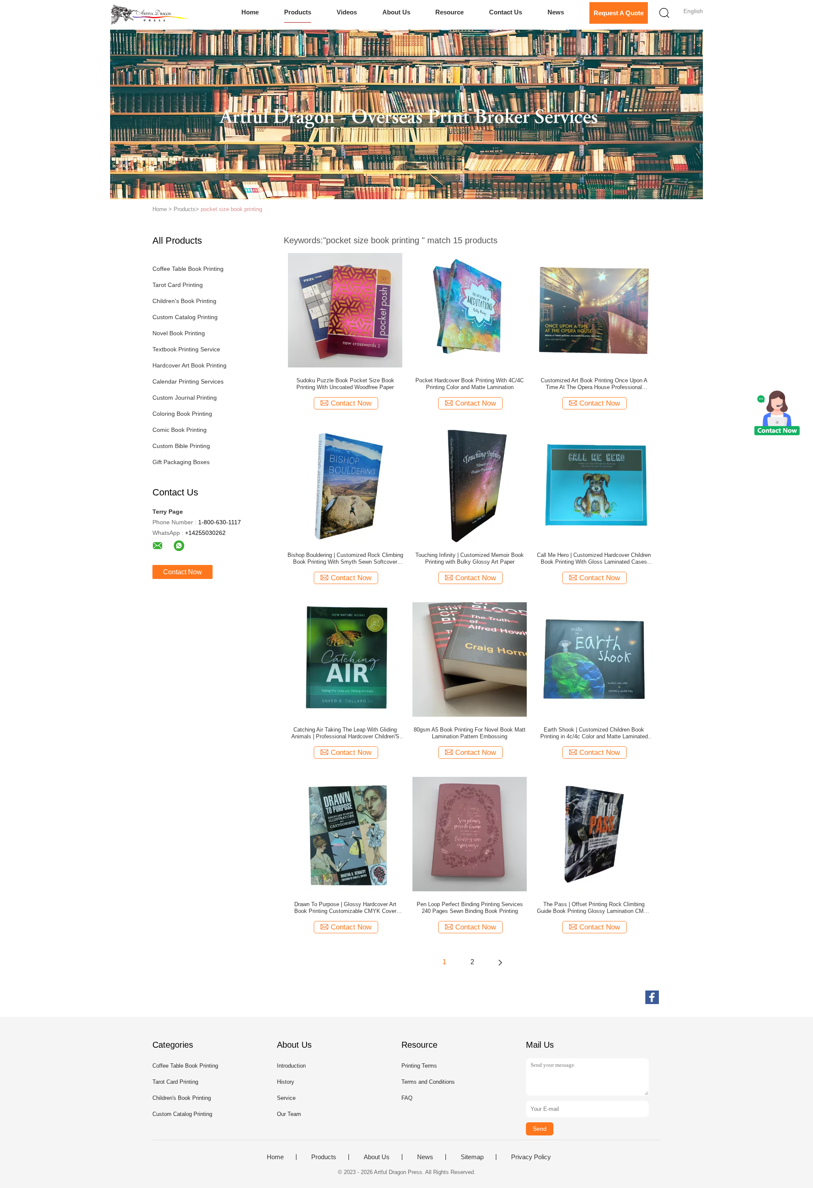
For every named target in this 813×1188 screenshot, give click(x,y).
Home (250, 12)
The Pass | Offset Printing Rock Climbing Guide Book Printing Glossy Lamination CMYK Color (594, 908)
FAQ (406, 1098)
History (285, 1082)
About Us (396, 12)
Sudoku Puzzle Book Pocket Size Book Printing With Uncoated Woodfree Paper (345, 383)
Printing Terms (419, 1066)
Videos (347, 12)
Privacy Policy (531, 1157)
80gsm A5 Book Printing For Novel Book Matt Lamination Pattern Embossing (469, 733)
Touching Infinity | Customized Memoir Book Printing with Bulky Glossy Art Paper (469, 558)
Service (286, 1098)
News (556, 12)
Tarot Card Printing (177, 284)
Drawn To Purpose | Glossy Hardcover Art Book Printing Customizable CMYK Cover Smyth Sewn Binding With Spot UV (345, 908)
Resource (449, 12)
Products (297, 12)
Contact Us (505, 12)
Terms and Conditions (428, 1082)
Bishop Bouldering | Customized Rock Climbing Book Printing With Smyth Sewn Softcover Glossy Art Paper (345, 558)
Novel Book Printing (178, 333)
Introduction (291, 1066)
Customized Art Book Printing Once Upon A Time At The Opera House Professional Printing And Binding (594, 384)
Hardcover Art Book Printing (189, 365)
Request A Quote (619, 13)
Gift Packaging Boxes (181, 462)
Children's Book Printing (184, 301)
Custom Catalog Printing (185, 317)
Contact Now (182, 572)
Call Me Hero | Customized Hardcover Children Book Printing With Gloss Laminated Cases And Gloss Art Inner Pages (594, 558)
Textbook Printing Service (186, 349)
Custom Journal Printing (184, 397)
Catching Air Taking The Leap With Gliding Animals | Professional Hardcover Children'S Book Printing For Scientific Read (345, 733)
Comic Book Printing (179, 429)
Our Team (289, 1114)
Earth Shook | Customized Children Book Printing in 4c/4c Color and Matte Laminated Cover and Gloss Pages (594, 733)
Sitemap (472, 1157)
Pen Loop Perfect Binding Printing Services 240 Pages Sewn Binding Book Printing (470, 907)
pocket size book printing (231, 209)
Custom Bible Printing (181, 445)
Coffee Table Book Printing (188, 268)
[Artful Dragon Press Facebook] (652, 997)
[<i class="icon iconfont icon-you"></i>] (500, 962)
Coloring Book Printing (182, 413)
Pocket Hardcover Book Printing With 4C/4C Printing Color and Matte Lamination (469, 383)
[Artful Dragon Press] (151, 14)
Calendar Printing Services (188, 381)
